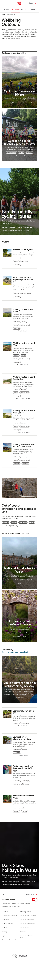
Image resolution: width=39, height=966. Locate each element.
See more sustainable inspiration (14, 652)
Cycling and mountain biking (19, 92)
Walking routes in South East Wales (24, 378)
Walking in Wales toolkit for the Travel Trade (24, 445)
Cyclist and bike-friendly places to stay (19, 142)
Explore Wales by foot (23, 249)
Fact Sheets (15, 9)
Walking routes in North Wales (24, 344)
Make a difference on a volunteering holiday (19, 684)
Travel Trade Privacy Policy (26, 936)
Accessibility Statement (9, 916)
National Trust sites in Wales (19, 569)
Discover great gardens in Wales (19, 622)
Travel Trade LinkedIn (27, 920)
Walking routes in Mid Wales (23, 310)
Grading (4, 932)
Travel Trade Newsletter (28, 916)
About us (5, 912)
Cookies (4, 928)
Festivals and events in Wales (23, 796)
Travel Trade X (24, 928)
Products (24, 9)
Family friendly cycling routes (17, 214)
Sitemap (23, 932)
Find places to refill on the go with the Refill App (23, 768)
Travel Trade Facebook (27, 924)
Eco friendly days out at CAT (23, 712)
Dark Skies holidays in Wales (19, 868)
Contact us (5, 920)
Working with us (25, 912)
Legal (3, 936)
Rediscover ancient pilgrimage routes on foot (23, 279)
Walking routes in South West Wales (24, 411)
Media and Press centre (9, 940)
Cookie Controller (7, 924)
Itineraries (5, 9)
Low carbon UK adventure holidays (22, 738)
